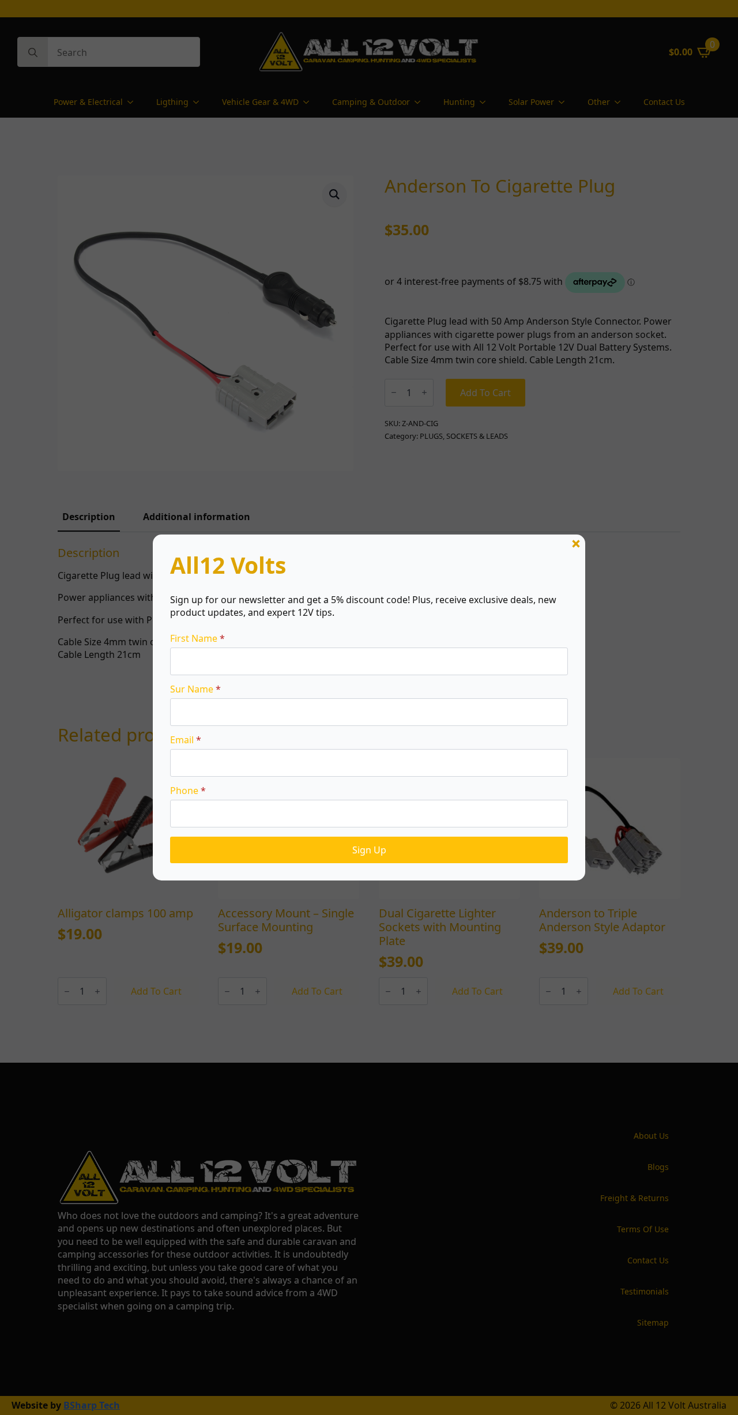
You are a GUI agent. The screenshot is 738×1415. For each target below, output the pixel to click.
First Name (197, 638)
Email (185, 739)
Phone (188, 790)
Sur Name (195, 689)
